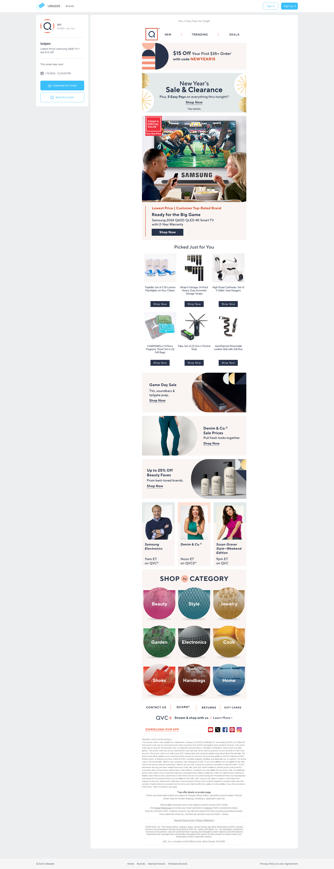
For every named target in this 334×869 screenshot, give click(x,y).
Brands (70, 6)
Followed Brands (177, 863)
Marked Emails (156, 863)
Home (130, 863)
